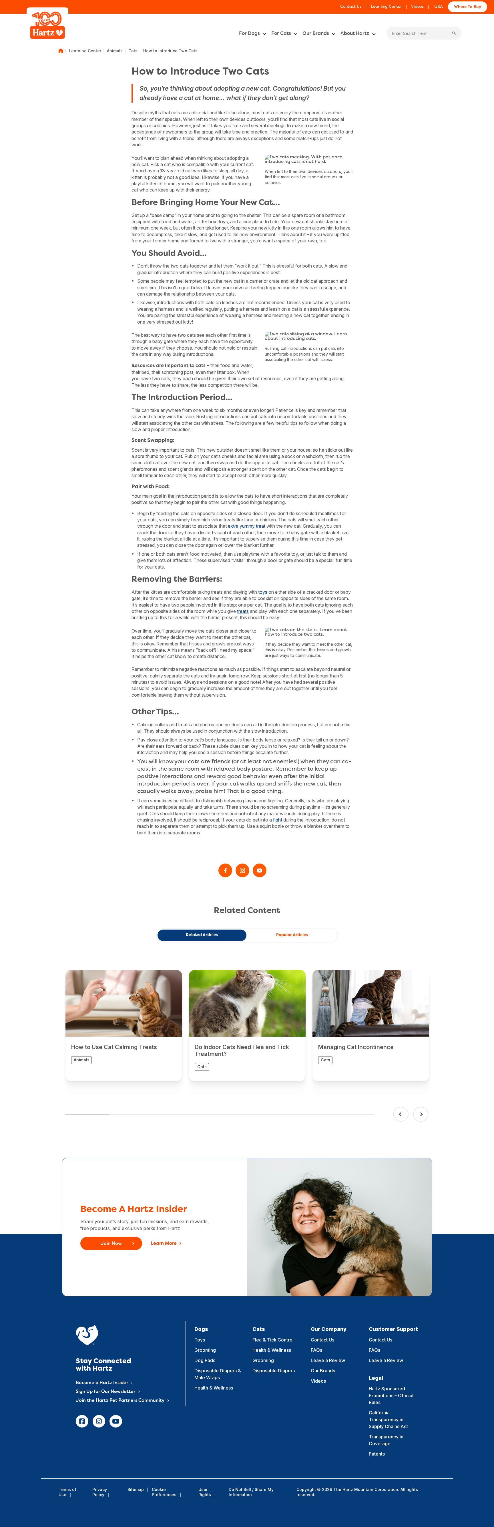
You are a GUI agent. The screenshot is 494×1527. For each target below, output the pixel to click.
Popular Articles (292, 935)
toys (262, 592)
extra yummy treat (246, 526)
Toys (199, 1340)
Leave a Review (328, 1360)
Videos (417, 7)
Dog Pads (204, 1360)
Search (454, 33)
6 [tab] (308, 1114)
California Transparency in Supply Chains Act (388, 1419)
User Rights (204, 1492)
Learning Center (386, 7)
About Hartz (354, 33)
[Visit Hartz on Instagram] (242, 870)
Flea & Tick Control (273, 1340)
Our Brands (315, 33)
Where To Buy (467, 7)
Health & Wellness (213, 1388)
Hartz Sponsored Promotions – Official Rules (391, 1395)
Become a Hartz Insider (102, 1383)
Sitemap (136, 1489)
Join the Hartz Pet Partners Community (120, 1400)
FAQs (316, 1350)
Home (61, 51)
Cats (133, 50)
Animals (115, 50)
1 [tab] (87, 1114)
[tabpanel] (123, 1025)
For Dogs (249, 33)
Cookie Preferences (164, 1492)
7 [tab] (352, 1114)
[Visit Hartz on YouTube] (259, 870)
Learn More (164, 1243)
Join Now (111, 1243)
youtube (115, 1421)
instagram (99, 1421)
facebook (82, 1421)
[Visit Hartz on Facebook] (225, 870)
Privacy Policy (99, 1492)
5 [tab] (264, 1114)
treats (243, 611)
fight (277, 820)
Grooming (205, 1350)
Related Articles (202, 935)
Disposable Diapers (273, 1370)
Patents (377, 1454)
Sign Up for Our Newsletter (105, 1392)
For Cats (281, 33)
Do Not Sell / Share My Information (251, 1492)
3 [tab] (176, 1114)
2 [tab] (131, 1114)
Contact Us (350, 7)
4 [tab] (220, 1114)
